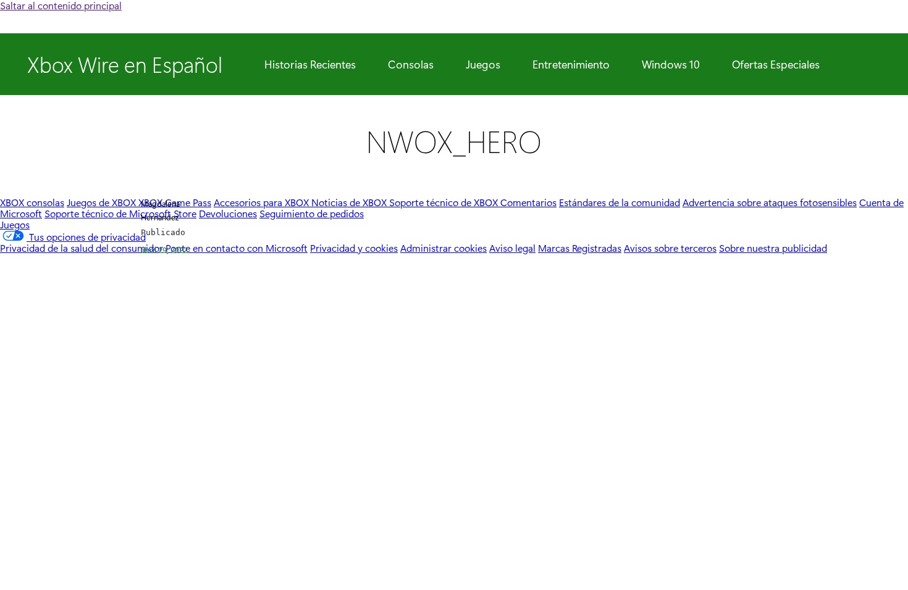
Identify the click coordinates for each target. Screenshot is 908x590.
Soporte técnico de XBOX (444, 202)
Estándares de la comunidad (619, 202)
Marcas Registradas (579, 247)
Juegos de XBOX (102, 202)
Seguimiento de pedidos (311, 213)
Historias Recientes (310, 64)
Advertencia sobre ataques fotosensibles (770, 202)
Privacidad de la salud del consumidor (81, 247)
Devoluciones (228, 213)
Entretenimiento (571, 64)
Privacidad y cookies (354, 247)
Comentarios (528, 202)
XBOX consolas (32, 202)
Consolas (411, 64)
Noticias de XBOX (350, 202)
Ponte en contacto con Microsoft (237, 247)
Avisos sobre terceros (670, 247)
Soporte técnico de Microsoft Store (120, 213)
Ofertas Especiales (776, 64)
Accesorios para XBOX (262, 202)
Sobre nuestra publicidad (773, 247)
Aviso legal (512, 247)
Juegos (483, 64)
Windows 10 (671, 64)
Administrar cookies (443, 247)
